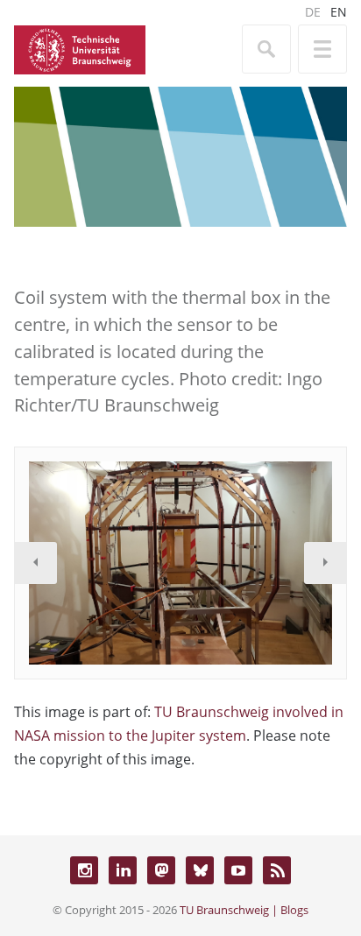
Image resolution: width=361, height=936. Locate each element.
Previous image (36, 563)
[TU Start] (79, 48)
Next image (325, 563)
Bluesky (200, 870)
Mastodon (161, 870)
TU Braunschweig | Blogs (244, 910)
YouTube (238, 870)
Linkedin (123, 870)
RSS (277, 870)
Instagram (84, 870)
